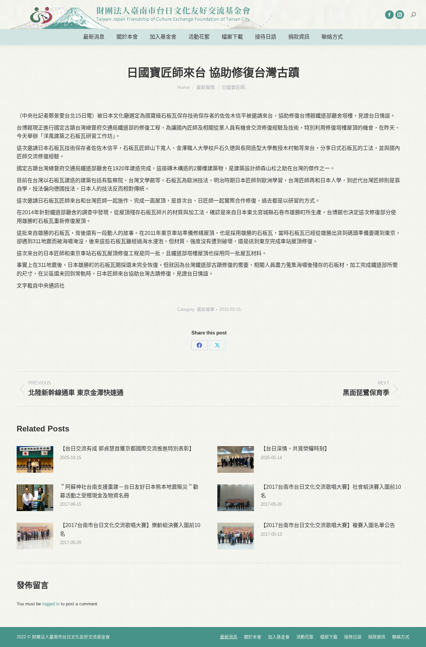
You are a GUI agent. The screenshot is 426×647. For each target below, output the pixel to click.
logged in (51, 603)
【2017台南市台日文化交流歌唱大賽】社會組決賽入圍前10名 (331, 491)
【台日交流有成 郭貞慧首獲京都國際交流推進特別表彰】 (127, 448)
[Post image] (35, 459)
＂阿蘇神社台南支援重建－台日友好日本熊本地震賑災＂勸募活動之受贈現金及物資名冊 (129, 491)
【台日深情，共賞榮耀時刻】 (295, 448)
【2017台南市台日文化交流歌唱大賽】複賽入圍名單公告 (328, 525)
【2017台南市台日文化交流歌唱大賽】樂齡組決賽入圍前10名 (130, 529)
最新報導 (205, 309)
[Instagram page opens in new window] (399, 14)
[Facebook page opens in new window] (389, 14)
